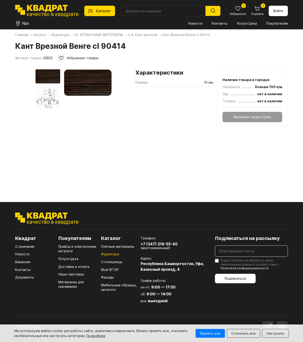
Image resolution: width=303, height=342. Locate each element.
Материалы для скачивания (71, 284)
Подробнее (95, 336)
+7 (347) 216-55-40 (159, 244)
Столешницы (111, 262)
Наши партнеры (71, 274)
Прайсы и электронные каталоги (77, 248)
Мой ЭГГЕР (110, 270)
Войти (278, 11)
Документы (24, 277)
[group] (88, 128)
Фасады (107, 277)
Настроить (275, 333)
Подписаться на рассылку (247, 238)
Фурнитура (110, 254)
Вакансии (22, 262)
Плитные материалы (117, 246)
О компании (24, 246)
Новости (195, 23)
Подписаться (235, 278)
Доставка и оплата (73, 267)
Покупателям (277, 23)
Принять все (210, 333)
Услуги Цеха (247, 23)
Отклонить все (243, 333)
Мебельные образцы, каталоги (119, 287)
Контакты (219, 23)
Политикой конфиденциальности (244, 268)
